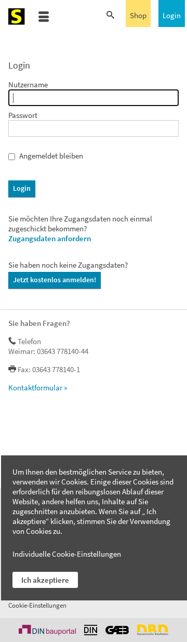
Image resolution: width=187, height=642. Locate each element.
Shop (138, 15)
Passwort (22, 115)
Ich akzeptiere (45, 580)
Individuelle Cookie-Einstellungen (66, 554)
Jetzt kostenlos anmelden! (54, 279)
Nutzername (28, 84)
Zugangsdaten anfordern (49, 238)
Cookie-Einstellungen (37, 605)
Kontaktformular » (37, 387)
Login (172, 15)
